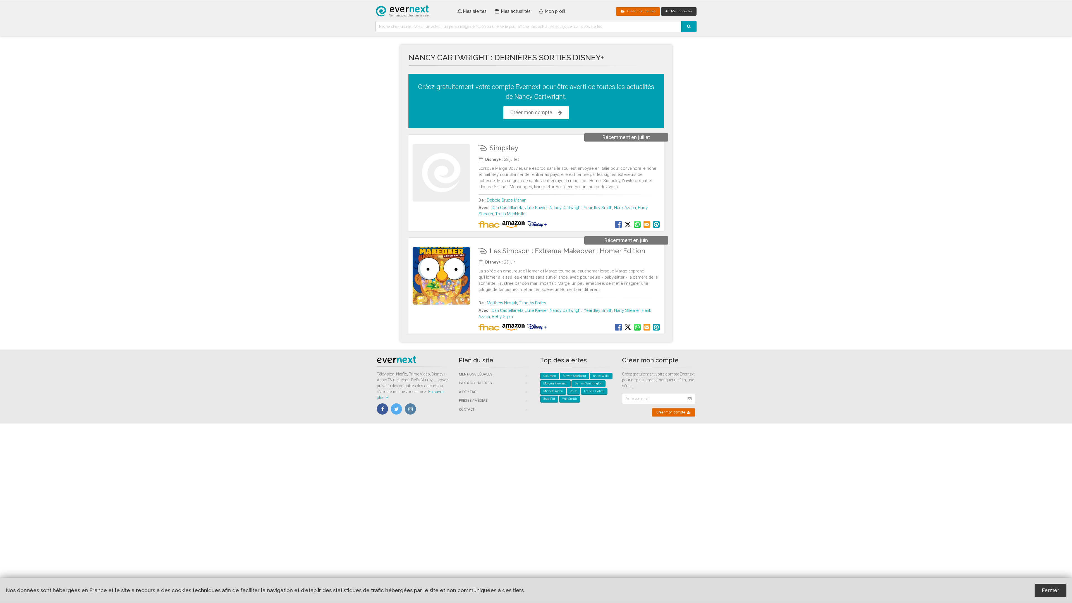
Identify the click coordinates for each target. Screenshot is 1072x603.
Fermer (1050, 590)
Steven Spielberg (574, 376)
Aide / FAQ (468, 392)
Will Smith (569, 399)
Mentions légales (475, 374)
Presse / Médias (473, 400)
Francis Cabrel (594, 391)
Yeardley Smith (598, 207)
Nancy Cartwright (566, 207)
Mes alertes (475, 11)
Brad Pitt (549, 399)
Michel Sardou (553, 391)
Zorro (573, 391)
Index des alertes (475, 383)
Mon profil (555, 11)
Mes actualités (516, 11)
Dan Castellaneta (507, 207)
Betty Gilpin (502, 316)
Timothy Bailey (532, 302)
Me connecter (681, 11)
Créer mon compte (641, 11)
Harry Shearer (627, 310)
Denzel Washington (588, 383)
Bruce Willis (601, 376)
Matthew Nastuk (502, 302)
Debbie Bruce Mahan (506, 200)
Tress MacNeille (510, 213)
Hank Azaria (625, 207)
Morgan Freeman (555, 383)
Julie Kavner (536, 207)
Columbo (549, 376)
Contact (467, 409)
